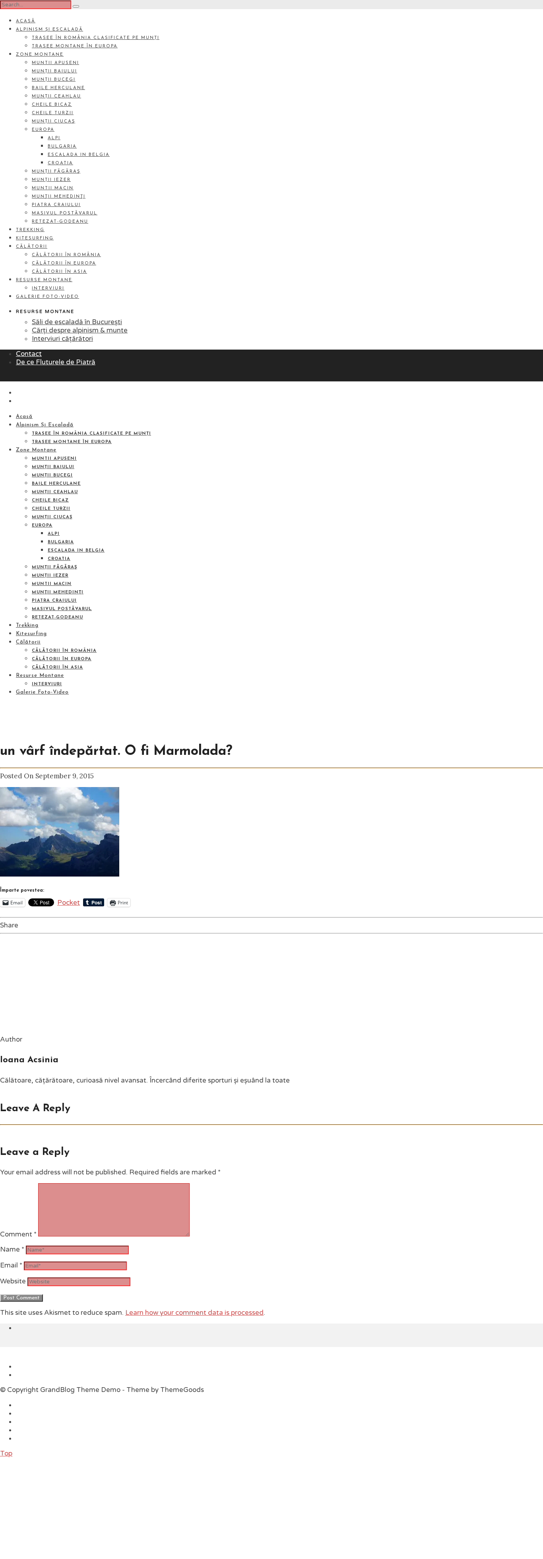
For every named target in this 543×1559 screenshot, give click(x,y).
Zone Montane (40, 54)
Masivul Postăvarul (64, 213)
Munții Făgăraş (56, 171)
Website (13, 1281)
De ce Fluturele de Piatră (55, 362)
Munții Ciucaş (53, 121)
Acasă (25, 21)
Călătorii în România (66, 255)
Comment (18, 1234)
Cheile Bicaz (52, 105)
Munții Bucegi (54, 80)
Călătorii (31, 247)
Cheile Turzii (53, 113)
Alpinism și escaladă (49, 29)
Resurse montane (44, 280)
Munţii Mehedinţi (58, 196)
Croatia (60, 163)
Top (6, 1453)
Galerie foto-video (47, 297)
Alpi (54, 138)
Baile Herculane (58, 88)
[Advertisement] (59, 1507)
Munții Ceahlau (56, 96)
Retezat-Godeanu (60, 222)
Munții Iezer (51, 180)
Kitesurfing (35, 238)
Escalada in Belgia (79, 155)
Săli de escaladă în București (77, 322)
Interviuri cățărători (62, 338)
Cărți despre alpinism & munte (80, 330)
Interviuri (48, 288)
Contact (29, 354)
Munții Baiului (54, 71)
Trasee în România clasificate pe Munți (95, 38)
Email (11, 1265)
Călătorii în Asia (59, 272)
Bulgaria (62, 146)
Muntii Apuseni (55, 63)
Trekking (30, 230)
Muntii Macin (53, 188)
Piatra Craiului (56, 205)
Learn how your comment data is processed (194, 1312)
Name (12, 1249)
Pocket (68, 902)
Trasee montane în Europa (75, 46)
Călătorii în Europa (64, 263)
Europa (43, 130)
